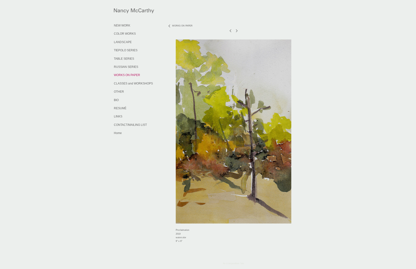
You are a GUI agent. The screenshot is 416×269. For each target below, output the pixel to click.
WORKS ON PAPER (127, 75)
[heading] (126, 11)
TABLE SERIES (124, 58)
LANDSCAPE (123, 42)
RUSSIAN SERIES (126, 67)
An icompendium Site (233, 263)
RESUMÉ (120, 108)
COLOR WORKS (125, 33)
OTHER (119, 91)
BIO (116, 100)
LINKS (118, 116)
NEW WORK (122, 25)
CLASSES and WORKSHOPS (133, 83)
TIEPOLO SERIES (125, 50)
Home (118, 133)
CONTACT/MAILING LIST (130, 125)
